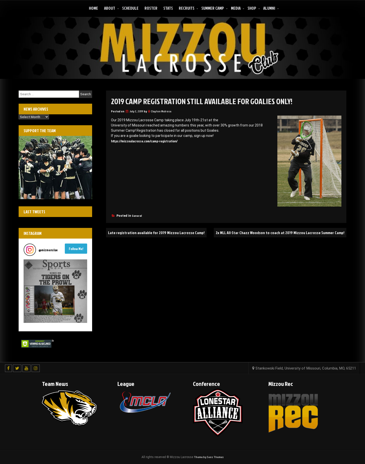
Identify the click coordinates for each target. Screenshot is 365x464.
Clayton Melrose (161, 111)
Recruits (186, 8)
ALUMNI (269, 8)
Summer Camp (212, 8)
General (137, 216)
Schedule (130, 8)
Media (236, 8)
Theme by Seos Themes (209, 457)
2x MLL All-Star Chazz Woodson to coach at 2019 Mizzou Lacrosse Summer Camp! (280, 232)
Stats (168, 8)
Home (93, 8)
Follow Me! (76, 248)
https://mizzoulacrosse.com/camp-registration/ (144, 141)
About (109, 8)
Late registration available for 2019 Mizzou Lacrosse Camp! (156, 232)
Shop (252, 8)
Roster (151, 8)
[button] (55, 291)
